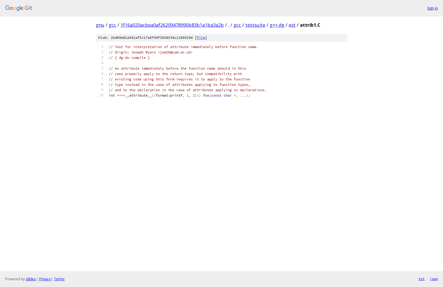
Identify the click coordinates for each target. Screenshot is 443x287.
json (434, 278)
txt (421, 278)
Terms (59, 278)
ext (292, 25)
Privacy (45, 278)
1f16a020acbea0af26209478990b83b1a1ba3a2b (172, 25)
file (201, 37)
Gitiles (31, 278)
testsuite (255, 25)
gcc (112, 25)
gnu (100, 25)
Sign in (432, 8)
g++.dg (277, 25)
